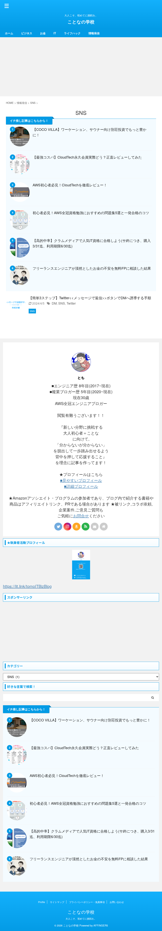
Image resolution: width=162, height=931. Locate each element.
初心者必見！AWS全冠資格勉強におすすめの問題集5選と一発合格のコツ (91, 212)
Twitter (71, 303)
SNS (61, 303)
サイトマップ (57, 902)
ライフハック (72, 33)
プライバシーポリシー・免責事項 (87, 902)
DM (54, 303)
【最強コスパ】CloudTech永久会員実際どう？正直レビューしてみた (87, 157)
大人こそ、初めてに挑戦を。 (81, 918)
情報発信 (94, 33)
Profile (41, 902)
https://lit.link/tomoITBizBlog (27, 586)
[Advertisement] (81, 66)
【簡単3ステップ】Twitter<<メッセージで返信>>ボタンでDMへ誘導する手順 (90, 297)
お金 (43, 33)
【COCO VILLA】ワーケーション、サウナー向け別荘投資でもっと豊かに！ (90, 719)
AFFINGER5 (100, 925)
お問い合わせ (117, 902)
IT (55, 33)
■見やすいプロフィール (81, 480)
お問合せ (81, 515)
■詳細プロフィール (81, 486)
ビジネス (26, 33)
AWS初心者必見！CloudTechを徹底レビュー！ (70, 184)
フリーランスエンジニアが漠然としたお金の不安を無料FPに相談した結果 (92, 268)
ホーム (9, 33)
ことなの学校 (81, 22)
